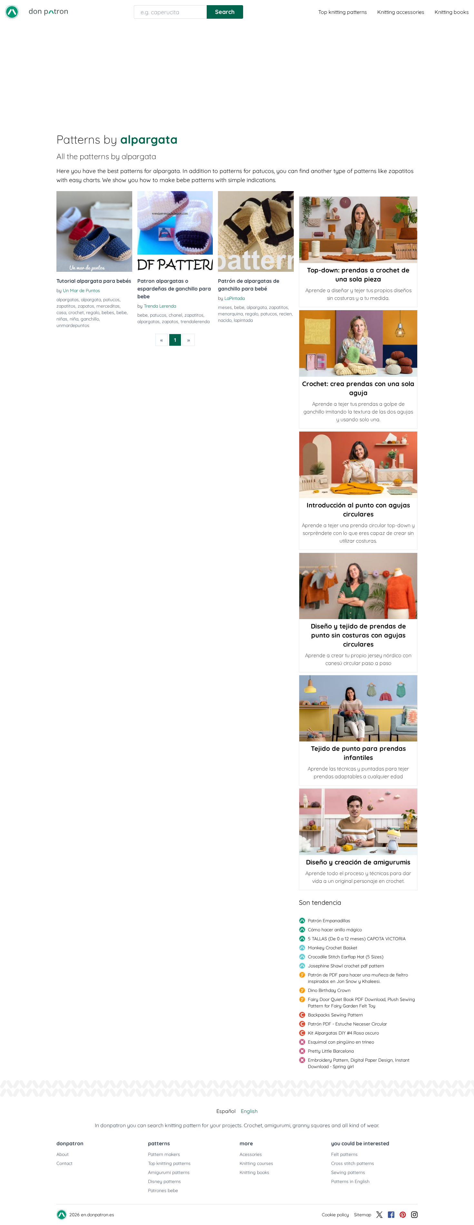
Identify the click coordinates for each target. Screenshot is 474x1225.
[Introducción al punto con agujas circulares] (358, 465)
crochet (76, 312)
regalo (92, 312)
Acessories (251, 1154)
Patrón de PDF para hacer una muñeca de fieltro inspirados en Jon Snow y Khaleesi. (358, 978)
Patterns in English (350, 1181)
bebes (108, 312)
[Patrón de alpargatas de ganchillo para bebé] (256, 231)
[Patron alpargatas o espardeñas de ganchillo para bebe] (175, 231)
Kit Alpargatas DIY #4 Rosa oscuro (343, 1033)
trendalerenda (195, 321)
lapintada (243, 320)
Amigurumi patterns (169, 1172)
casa (61, 312)
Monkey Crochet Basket (332, 948)
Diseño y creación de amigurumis (358, 862)
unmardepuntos (72, 325)
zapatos (86, 306)
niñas (61, 319)
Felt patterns (344, 1154)
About (62, 1154)
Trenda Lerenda (160, 306)
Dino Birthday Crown (329, 990)
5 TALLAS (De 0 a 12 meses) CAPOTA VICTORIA (357, 939)
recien (285, 314)
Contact (64, 1163)
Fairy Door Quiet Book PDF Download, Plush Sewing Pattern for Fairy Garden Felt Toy (361, 1002)
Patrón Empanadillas (329, 921)
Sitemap (362, 1215)
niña (74, 319)
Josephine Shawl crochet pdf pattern (346, 966)
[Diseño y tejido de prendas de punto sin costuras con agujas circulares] (358, 586)
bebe (121, 312)
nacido (225, 320)
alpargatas (67, 299)
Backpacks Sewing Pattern (335, 1015)
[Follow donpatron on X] (379, 1214)
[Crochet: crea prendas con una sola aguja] (358, 343)
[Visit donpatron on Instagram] (414, 1214)
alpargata (91, 299)
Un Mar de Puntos (81, 290)
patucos (111, 299)
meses (225, 307)
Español (226, 1111)
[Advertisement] (237, 72)
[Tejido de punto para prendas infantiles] (358, 708)
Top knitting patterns (342, 12)
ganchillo (90, 319)
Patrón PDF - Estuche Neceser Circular (347, 1024)
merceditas (108, 306)
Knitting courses (256, 1163)
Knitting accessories (400, 12)
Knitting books (452, 12)
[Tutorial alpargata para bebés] (94, 231)
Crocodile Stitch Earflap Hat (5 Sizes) (345, 957)
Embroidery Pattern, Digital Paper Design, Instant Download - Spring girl (359, 1063)
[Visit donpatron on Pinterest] (403, 1214)
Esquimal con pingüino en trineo (341, 1042)
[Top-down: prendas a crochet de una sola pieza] (358, 230)
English (249, 1111)
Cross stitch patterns (352, 1163)
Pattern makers (164, 1154)
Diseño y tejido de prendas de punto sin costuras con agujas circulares (358, 635)
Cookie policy (335, 1215)
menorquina (230, 314)
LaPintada (234, 298)
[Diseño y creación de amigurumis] (358, 822)
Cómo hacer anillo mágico (335, 930)
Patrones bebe (163, 1190)
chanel (175, 315)
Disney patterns (164, 1181)
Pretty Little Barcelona (331, 1051)
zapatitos (65, 306)
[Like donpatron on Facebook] (391, 1214)
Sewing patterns (348, 1172)
